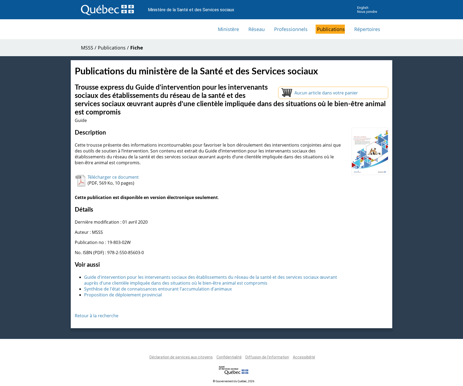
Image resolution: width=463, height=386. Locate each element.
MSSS (87, 47)
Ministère (228, 29)
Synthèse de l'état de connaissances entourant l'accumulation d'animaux (158, 289)
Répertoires (367, 29)
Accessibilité (304, 357)
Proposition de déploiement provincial (123, 295)
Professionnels (291, 29)
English (362, 8)
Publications (331, 29)
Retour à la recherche (96, 316)
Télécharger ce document (113, 177)
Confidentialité (229, 357)
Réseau (256, 29)
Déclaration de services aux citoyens (181, 357)
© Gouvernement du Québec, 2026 (233, 381)
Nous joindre (367, 12)
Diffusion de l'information (267, 357)
